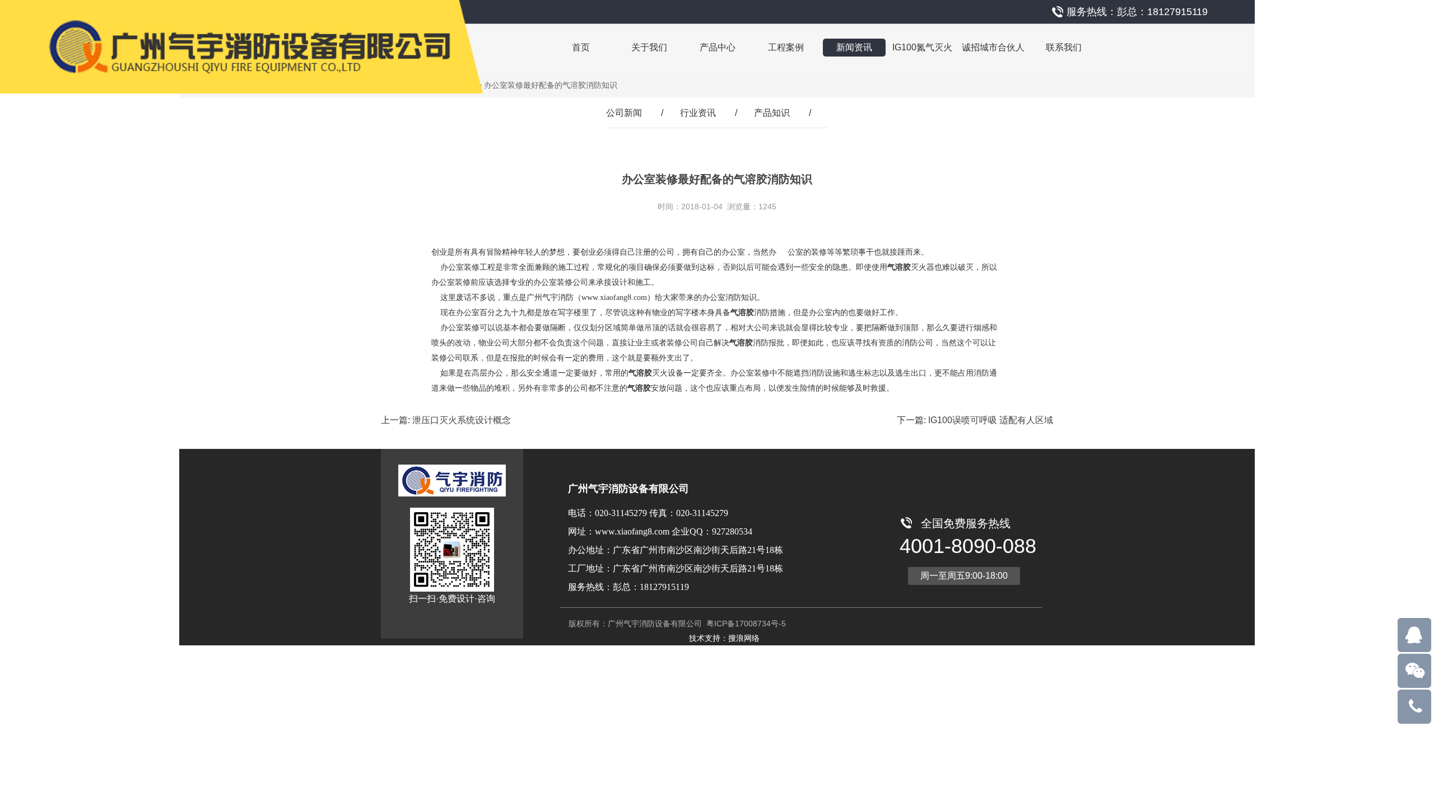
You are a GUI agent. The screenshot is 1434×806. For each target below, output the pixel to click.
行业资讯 (698, 113)
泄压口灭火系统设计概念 (461, 420)
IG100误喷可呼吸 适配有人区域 (990, 420)
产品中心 (717, 47)
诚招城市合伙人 (993, 47)
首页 (581, 47)
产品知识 (772, 113)
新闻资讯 (854, 47)
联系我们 (1064, 47)
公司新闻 (624, 113)
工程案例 (786, 47)
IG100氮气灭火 (922, 47)
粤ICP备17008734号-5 (745, 623)
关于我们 (649, 47)
